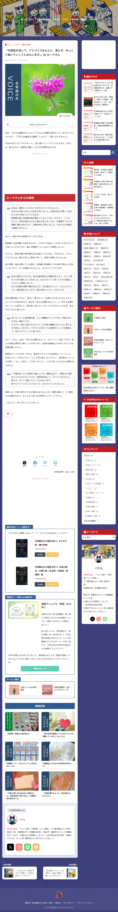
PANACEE (11, 828)
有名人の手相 (106, 277)
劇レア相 (101, 264)
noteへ (40, 668)
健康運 (96, 293)
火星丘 (87, 277)
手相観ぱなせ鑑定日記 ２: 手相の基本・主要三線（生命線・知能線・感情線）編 (51, 570)
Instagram (19, 851)
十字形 (87, 260)
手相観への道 (93, 515)
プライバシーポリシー (85, 903)
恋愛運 (87, 289)
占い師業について (94, 492)
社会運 (87, 293)
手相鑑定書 (92, 502)
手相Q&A (88, 297)
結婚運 (97, 289)
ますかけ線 (98, 260)
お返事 (90, 497)
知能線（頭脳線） (91, 248)
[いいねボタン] (8, 414)
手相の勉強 (92, 506)
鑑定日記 (91, 469)
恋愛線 (97, 256)
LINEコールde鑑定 (95, 483)
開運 (96, 285)
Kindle (40, 554)
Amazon (52, 554)
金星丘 (87, 269)
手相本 (87, 285)
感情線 (97, 244)
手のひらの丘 (89, 240)
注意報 (106, 293)
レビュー (91, 488)
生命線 (87, 244)
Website (36, 851)
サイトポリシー (69, 903)
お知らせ (91, 460)
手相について (93, 465)
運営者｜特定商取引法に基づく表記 (39, 903)
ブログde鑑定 (91, 520)
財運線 (97, 252)
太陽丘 (96, 273)
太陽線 (87, 252)
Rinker (44, 549)
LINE (27, 851)
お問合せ (57, 903)
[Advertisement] (40, 172)
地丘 (95, 277)
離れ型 (107, 256)
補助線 (107, 252)
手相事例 (88, 281)
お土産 (90, 478)
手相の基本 (102, 240)
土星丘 (87, 273)
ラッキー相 (89, 264)
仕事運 (107, 289)
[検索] (113, 152)
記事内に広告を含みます (38, 124)
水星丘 (107, 273)
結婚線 (87, 256)
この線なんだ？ (101, 281)
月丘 (96, 269)
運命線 (104, 248)
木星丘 (105, 269)
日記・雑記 (92, 511)
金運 (105, 285)
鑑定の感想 (70, 472)
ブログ (88, 455)
